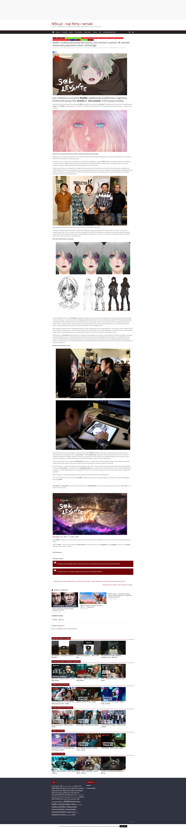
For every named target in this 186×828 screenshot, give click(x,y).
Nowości (72, 39)
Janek (62, 47)
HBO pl (81, 797)
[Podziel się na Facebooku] (53, 52)
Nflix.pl (67, 39)
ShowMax (69, 815)
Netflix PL (96, 38)
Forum (95, 32)
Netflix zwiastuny (68, 812)
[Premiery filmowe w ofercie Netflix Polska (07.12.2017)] (65, 593)
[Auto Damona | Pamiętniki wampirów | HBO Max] (64, 648)
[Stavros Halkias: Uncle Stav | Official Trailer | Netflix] (88, 740)
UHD (124, 47)
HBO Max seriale (56, 797)
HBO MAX (64, 32)
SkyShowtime (78, 32)
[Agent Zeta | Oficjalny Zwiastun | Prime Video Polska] (64, 671)
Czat (100, 32)
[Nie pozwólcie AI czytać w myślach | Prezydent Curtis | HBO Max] (113, 648)
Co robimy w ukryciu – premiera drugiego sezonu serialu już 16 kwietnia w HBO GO (79, 571)
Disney (67, 786)
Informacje (68, 38)
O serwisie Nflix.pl (91, 788)
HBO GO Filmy (67, 788)
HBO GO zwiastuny (65, 795)
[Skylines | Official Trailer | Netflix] (88, 694)
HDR (86, 47)
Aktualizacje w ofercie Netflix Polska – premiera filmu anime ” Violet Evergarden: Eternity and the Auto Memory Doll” (88, 563)
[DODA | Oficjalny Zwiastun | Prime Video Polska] (113, 671)
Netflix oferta (106, 47)
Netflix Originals (79, 804)
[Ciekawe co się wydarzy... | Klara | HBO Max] (88, 648)
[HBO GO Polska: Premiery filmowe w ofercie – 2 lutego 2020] (93, 593)
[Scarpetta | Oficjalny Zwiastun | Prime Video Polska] (88, 671)
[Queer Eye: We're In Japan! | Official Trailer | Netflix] (113, 717)
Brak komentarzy (68, 47)
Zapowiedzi (90, 39)
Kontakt (88, 785)
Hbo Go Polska (77, 790)
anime (54, 38)
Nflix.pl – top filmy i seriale (72, 23)
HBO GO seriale (69, 793)
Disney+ (71, 32)
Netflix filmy (93, 47)
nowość (120, 47)
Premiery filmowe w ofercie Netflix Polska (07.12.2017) (62, 609)
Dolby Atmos (71, 786)
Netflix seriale (64, 809)
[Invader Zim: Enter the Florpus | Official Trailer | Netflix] (113, 694)
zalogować (60, 628)
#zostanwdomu (77, 47)
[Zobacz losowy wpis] (132, 32)
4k (81, 47)
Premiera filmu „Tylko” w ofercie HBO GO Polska (118, 585)
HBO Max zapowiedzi (65, 797)
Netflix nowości (100, 47)
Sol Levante (56, 537)
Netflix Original (89, 38)
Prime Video (87, 32)
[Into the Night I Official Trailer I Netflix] (88, 717)
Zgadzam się (123, 826)
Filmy (63, 38)
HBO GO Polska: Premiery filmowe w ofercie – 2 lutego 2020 (91, 606)
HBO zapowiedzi (71, 799)
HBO (53, 788)
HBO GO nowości (78, 788)
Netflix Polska (102, 38)
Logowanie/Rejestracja (109, 32)
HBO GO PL (66, 791)
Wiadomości (84, 39)
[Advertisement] (93, 10)
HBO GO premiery (57, 793)
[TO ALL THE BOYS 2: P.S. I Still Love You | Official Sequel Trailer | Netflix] (64, 694)
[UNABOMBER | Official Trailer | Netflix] (113, 740)
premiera (62, 814)
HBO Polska (56, 799)
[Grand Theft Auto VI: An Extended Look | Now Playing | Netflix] (64, 740)
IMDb (62, 802)
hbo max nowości (80, 794)
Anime (59, 38)
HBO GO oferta (57, 791)
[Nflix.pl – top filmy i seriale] (53, 32)
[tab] (55, 620)
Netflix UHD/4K (110, 38)
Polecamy (78, 39)
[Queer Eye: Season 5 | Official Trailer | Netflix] (64, 717)
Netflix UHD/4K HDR (119, 38)
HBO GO (59, 788)
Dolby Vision (77, 786)
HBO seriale (63, 799)
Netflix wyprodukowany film (59, 39)
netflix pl (111, 47)
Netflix (58, 32)
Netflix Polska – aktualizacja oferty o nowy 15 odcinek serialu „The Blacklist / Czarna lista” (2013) (120, 595)
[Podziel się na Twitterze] (56, 52)
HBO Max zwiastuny (74, 797)
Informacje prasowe (76, 38)
